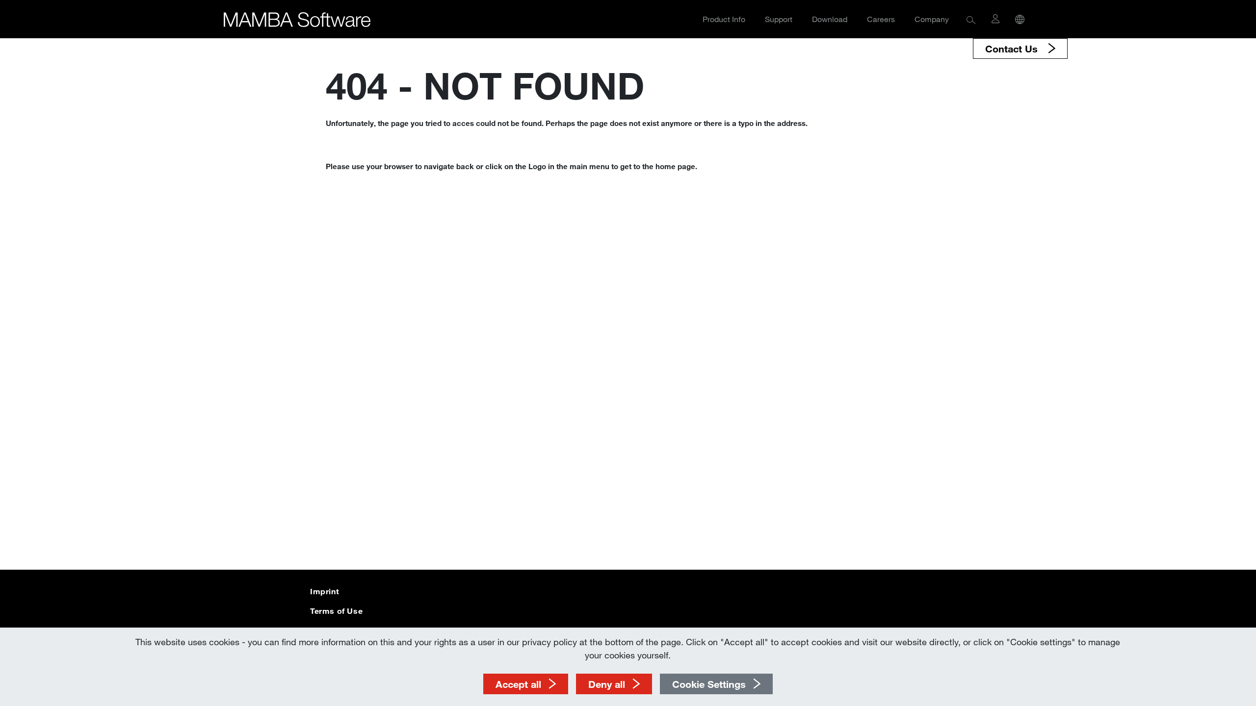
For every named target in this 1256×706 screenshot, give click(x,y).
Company (932, 19)
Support (778, 19)
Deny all (606, 684)
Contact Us (1013, 48)
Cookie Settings (709, 684)
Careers (881, 19)
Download (829, 19)
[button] (971, 19)
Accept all (518, 684)
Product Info (724, 19)
